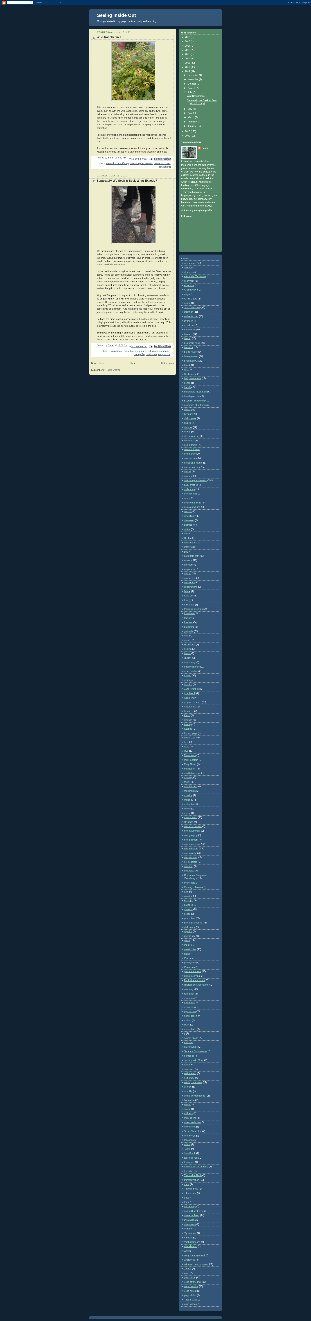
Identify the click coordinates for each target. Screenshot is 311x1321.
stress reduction (192, 1122)
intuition (188, 684)
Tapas (187, 1149)
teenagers (189, 1162)
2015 (188, 54)
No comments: (139, 159)
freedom (188, 622)
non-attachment (162, 163)
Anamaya (189, 285)
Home (133, 363)
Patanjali (188, 900)
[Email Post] (150, 159)
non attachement (193, 826)
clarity (187, 431)
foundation (189, 613)
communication (192, 449)
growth (187, 640)
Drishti (187, 538)
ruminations (190, 1029)
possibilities (190, 949)
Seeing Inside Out (116, 15)
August (192, 88)
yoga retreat (190, 1291)
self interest (190, 1073)
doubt (187, 533)
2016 (188, 50)
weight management (194, 1255)
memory (188, 777)
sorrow (187, 1104)
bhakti (187, 365)
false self (189, 595)
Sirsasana (189, 1100)
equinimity (189, 582)
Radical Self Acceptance (197, 985)
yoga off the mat (192, 1282)
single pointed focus (194, 1096)
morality (188, 795)
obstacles (189, 871)
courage (188, 476)
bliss (186, 369)
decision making (192, 502)
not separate (190, 862)
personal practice (193, 922)
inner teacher (191, 671)
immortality (190, 662)
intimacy (188, 680)
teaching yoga (191, 1158)
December (193, 75)
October (192, 84)
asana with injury (193, 307)
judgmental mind (192, 702)
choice (187, 423)
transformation (191, 1180)
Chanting (188, 414)
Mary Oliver (190, 764)
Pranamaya (190, 958)
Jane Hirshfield (192, 689)
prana (187, 954)
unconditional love (193, 1211)
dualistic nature (192, 542)
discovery (189, 520)
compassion (190, 458)
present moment (192, 971)
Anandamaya (191, 290)
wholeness (189, 1260)
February (193, 122)
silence (187, 1087)
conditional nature (193, 463)
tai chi (187, 1144)
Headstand (189, 644)
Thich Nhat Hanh (193, 1175)
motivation (189, 804)
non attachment (192, 831)
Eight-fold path (191, 556)
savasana (189, 1069)
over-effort (189, 883)
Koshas (188, 729)
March (191, 117)
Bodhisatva (190, 374)
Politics (188, 945)
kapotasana (190, 706)
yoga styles (190, 1295)
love (186, 751)
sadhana (188, 1042)
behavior (188, 347)
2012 (188, 67)
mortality (188, 800)
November (193, 79)
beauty (187, 338)
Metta (187, 782)
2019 (188, 37)
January (192, 126)
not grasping (164, 354)
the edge (188, 1171)
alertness (189, 272)
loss (186, 742)
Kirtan (187, 715)
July (190, 92)
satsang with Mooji (194, 1060)
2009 (188, 136)
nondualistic (165, 167)
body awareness (192, 378)
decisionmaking (192, 507)
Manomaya (190, 755)
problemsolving (192, 976)
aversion (188, 321)
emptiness (189, 569)
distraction (189, 525)
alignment (189, 281)
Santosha (189, 1056)
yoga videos (190, 1304)
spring (187, 1109)
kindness (188, 711)
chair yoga (189, 409)
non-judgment (191, 848)
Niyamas (188, 822)
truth (186, 1202)
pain (186, 891)
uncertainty (190, 1206)
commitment (190, 445)
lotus (186, 746)
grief (186, 635)
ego (186, 551)
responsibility (191, 1007)
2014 (188, 58)
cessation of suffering (117, 163)
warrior (187, 1251)
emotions (189, 565)
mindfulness (190, 786)
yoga (186, 1273)
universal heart (191, 1215)
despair (188, 511)
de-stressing (190, 493)
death (187, 498)
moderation (190, 791)
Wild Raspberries (109, 37)
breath (187, 387)
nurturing (188, 866)
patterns (188, 909)
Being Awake (115, 351)
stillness (188, 1113)
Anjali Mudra (190, 299)
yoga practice (191, 1286)
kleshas (188, 720)
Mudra (187, 808)
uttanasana (190, 1224)
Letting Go (139, 354)
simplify (188, 1091)
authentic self (191, 316)
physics (188, 931)
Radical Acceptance (194, 980)
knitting (188, 724)
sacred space (191, 1038)
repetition (189, 998)
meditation (151, 354)
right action (190, 1011)
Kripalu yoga (190, 733)
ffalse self (189, 604)
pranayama (190, 962)
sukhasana (189, 1126)
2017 (188, 46)
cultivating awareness (141, 163)
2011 (188, 71)
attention (188, 312)
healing (187, 649)
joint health (189, 693)
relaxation (189, 994)
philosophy (189, 927)
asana (187, 303)
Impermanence (192, 667)
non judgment (191, 840)
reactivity (189, 989)
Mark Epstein (191, 760)
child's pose (190, 418)
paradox (188, 896)
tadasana (189, 1140)
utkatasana (190, 1220)
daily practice (191, 485)
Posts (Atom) (113, 370)
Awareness (190, 329)
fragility (188, 618)
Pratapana (189, 967)
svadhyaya (189, 1135)
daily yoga (189, 489)
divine (187, 529)
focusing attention (193, 609)
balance (188, 334)
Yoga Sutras (190, 1300)
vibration (188, 1228)
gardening (189, 627)
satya (187, 1064)
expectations (190, 587)
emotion (188, 560)
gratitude (188, 631)
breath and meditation (195, 392)
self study (189, 1078)
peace (187, 914)
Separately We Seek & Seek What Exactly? (127, 180)
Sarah (205, 148)
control (187, 471)
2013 (188, 63)
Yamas (187, 1268)
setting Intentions (193, 1082)
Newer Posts (98, 363)
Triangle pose (191, 1189)
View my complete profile (198, 210)
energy (187, 573)
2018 (188, 41)
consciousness (192, 467)
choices (188, 427)
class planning (191, 436)
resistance (189, 1002)
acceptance (190, 263)
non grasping (190, 835)
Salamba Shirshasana (195, 1051)
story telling (190, 1118)
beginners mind (192, 343)
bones (187, 383)
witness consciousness (196, 1264)
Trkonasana (190, 1193)
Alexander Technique (195, 276)
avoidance (189, 325)
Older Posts (167, 363)
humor (187, 653)
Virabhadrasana (192, 1242)
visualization (190, 1246)
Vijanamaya (190, 1233)
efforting (188, 547)
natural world (190, 817)
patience (188, 905)
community (190, 454)
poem (187, 940)
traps (186, 1184)
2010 (188, 131)
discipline (189, 516)
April (190, 113)
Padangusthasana (193, 887)
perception (189, 918)
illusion (187, 658)
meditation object (193, 773)
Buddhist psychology (195, 401)
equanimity (189, 578)
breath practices (192, 396)
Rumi (187, 1024)
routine (187, 1020)
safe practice (191, 1047)
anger (187, 294)
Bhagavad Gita (192, 361)
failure (187, 591)
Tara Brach (189, 1153)
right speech (190, 1016)
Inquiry (187, 675)
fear (186, 600)
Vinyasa (188, 1237)
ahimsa (188, 267)
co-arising (189, 440)
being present (191, 356)
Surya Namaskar (193, 1131)
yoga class (189, 1277)
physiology (189, 936)
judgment (189, 698)
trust (186, 1198)
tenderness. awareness (196, 1166)
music (187, 813)
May (190, 109)
